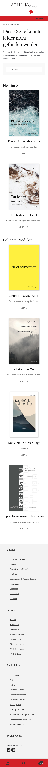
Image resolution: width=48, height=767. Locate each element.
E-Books (13, 599)
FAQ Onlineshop (17, 649)
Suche (24, 763)
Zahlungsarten (15, 704)
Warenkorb (37, 761)
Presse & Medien (17, 634)
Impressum (14, 675)
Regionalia (14, 584)
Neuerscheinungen (17, 564)
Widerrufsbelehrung (18, 695)
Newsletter (14, 625)
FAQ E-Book (15, 654)
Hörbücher (14, 594)
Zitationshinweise (17, 644)
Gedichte (13, 574)
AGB (12, 680)
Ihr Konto (8, 763)
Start (7, 25)
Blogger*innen (16, 639)
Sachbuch (14, 589)
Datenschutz (15, 685)
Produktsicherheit (17, 690)
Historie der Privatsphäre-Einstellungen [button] (25, 714)
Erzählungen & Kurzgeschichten (23, 579)
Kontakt (13, 620)
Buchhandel (15, 629)
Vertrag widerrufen (17, 724)
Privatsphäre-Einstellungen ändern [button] (24, 709)
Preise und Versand (17, 700)
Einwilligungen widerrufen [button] (21, 719)
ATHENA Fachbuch (18, 559)
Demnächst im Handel (19, 569)
